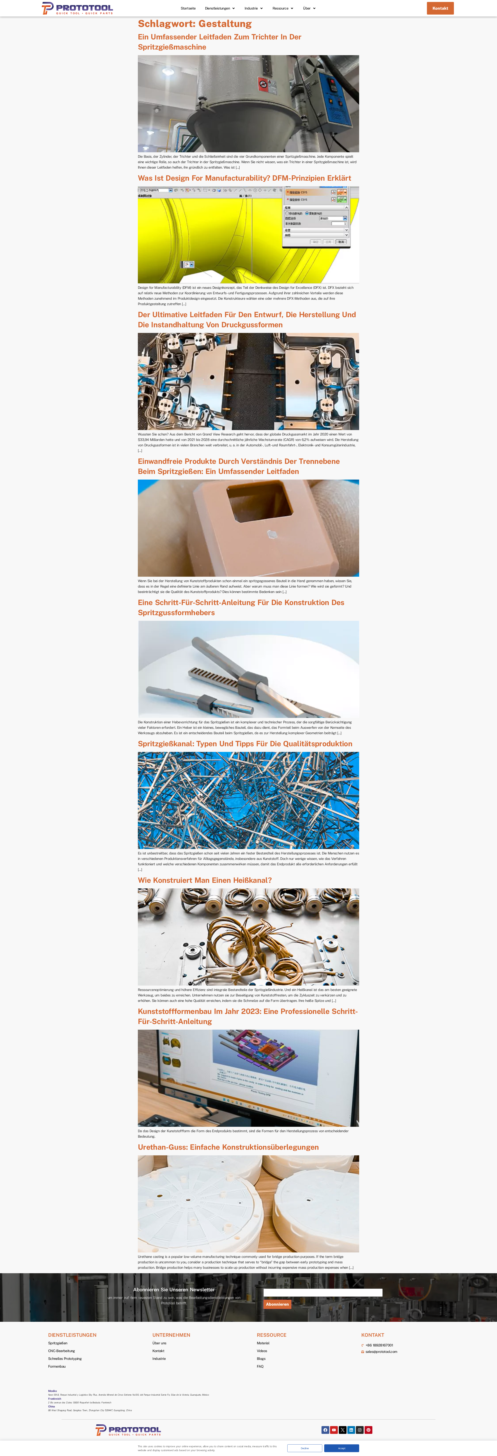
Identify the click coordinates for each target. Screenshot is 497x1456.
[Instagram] (360, 1430)
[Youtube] (334, 1430)
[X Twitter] (343, 1430)
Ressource (280, 8)
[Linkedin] (351, 1430)
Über (307, 8)
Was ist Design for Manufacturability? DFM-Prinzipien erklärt (244, 178)
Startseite (188, 8)
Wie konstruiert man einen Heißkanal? (205, 880)
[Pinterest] (368, 1430)
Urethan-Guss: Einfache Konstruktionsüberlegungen (228, 1147)
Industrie (251, 8)
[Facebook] (325, 1430)
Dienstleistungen (217, 8)
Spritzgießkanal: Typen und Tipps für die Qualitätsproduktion (245, 743)
